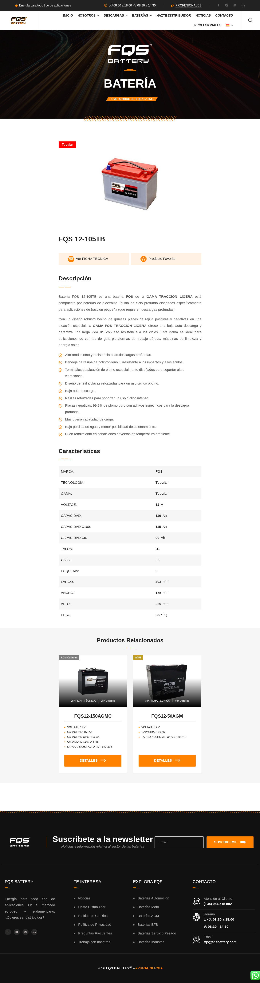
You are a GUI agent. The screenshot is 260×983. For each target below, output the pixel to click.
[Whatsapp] (235, 6)
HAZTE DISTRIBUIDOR (173, 15)
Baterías (140, 15)
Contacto (224, 15)
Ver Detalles (108, 700)
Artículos (126, 99)
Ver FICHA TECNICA (157, 700)
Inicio (68, 15)
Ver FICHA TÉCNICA (83, 700)
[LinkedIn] (243, 6)
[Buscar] (250, 20)
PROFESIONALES (188, 5)
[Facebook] (218, 6)
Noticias (203, 15)
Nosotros (86, 15)
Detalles (100, 758)
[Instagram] (226, 6)
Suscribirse (226, 842)
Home (113, 99)
